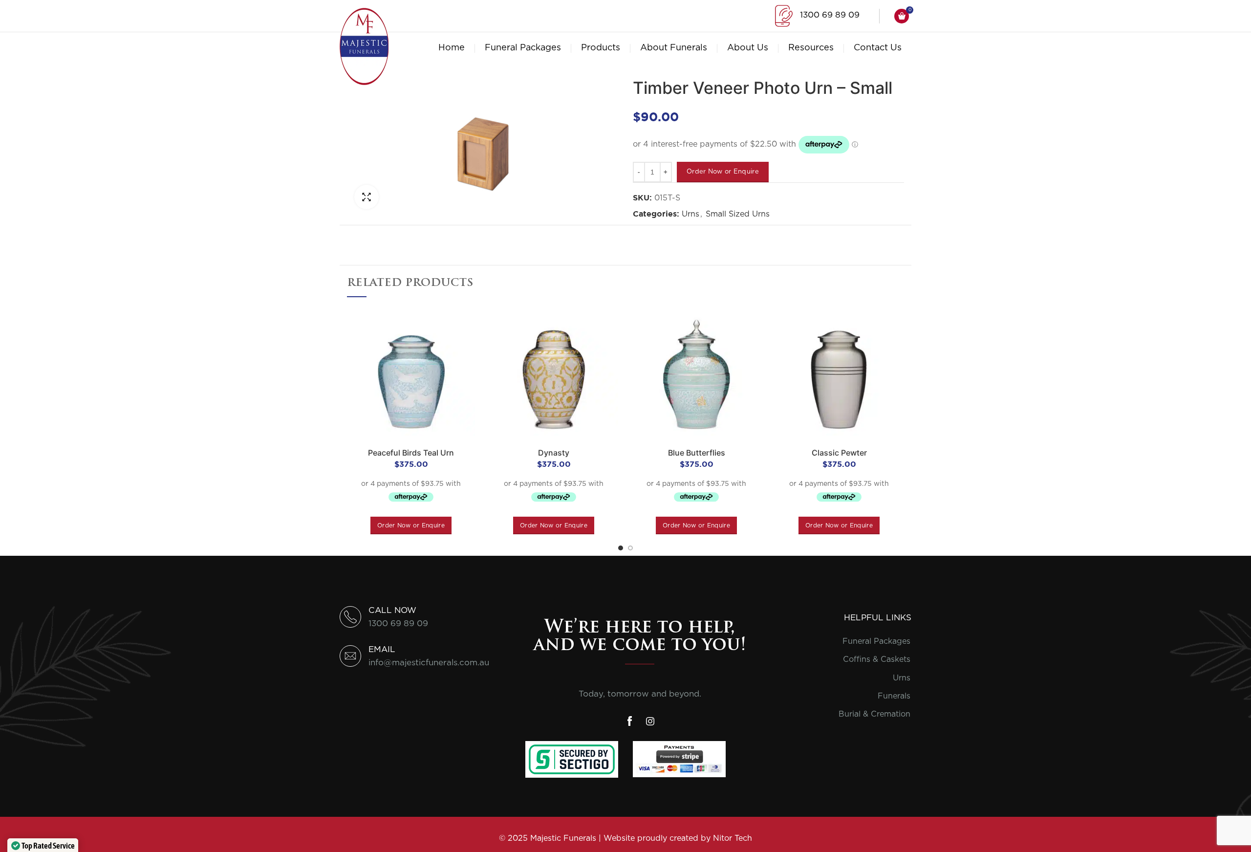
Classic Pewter (839, 453)
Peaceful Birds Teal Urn (411, 453)
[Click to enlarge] (366, 197)
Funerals (894, 696)
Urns (690, 214)
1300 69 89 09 (830, 15)
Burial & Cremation (874, 714)
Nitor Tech (732, 838)
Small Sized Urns (738, 214)
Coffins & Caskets (876, 659)
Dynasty (553, 453)
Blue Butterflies (696, 453)
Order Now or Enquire (723, 172)
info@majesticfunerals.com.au (428, 662)
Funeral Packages (876, 641)
